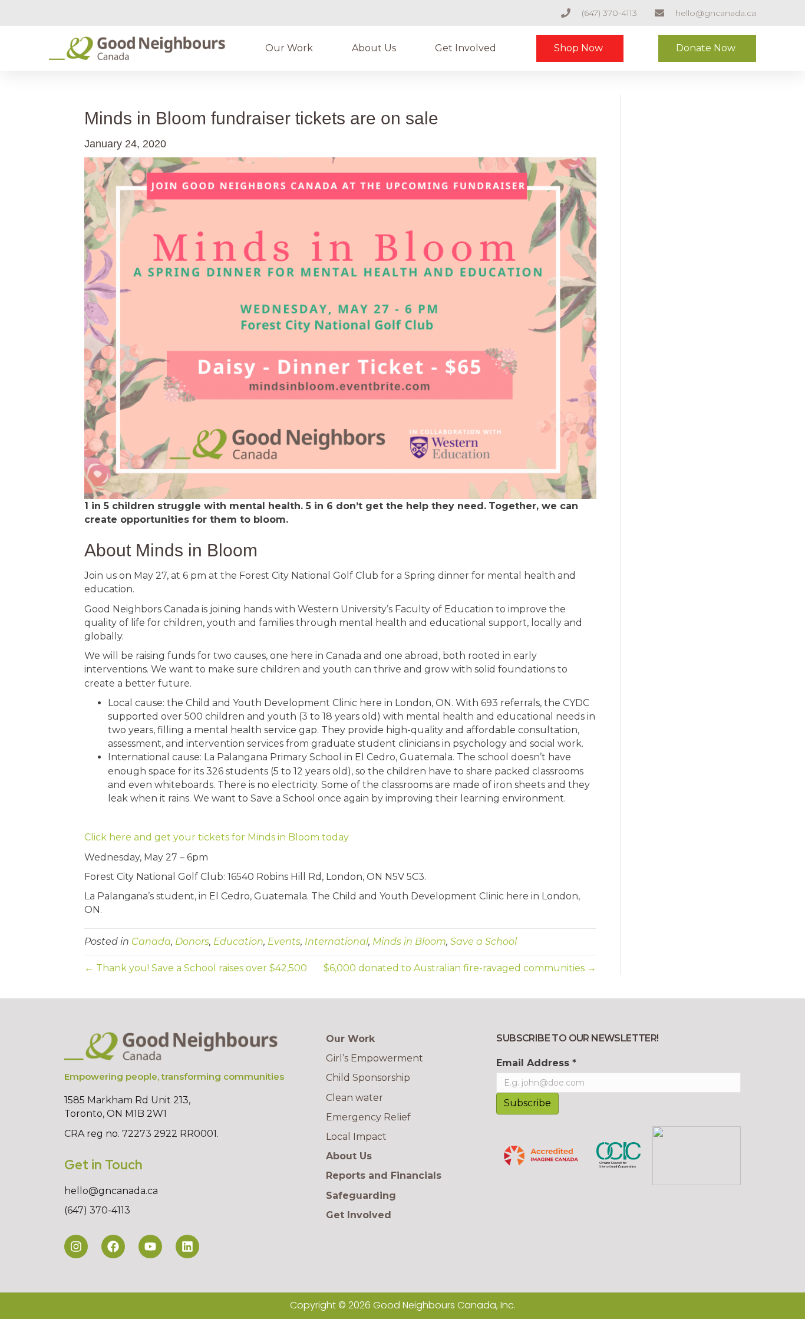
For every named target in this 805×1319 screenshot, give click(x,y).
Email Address (536, 1063)
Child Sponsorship (368, 1077)
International (336, 941)
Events (284, 941)
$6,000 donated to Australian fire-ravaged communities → (460, 968)
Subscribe (527, 1103)
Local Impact (356, 1136)
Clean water (354, 1097)
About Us (374, 48)
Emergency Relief (368, 1117)
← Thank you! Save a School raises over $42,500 (195, 968)
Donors (192, 941)
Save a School (483, 941)
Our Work (289, 48)
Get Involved (465, 48)
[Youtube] (150, 1246)
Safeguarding (361, 1195)
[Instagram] (76, 1246)
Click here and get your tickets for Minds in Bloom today (216, 837)
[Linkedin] (187, 1246)
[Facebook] (113, 1246)
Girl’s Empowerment (374, 1058)
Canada (151, 941)
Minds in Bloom (409, 941)
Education (238, 941)
